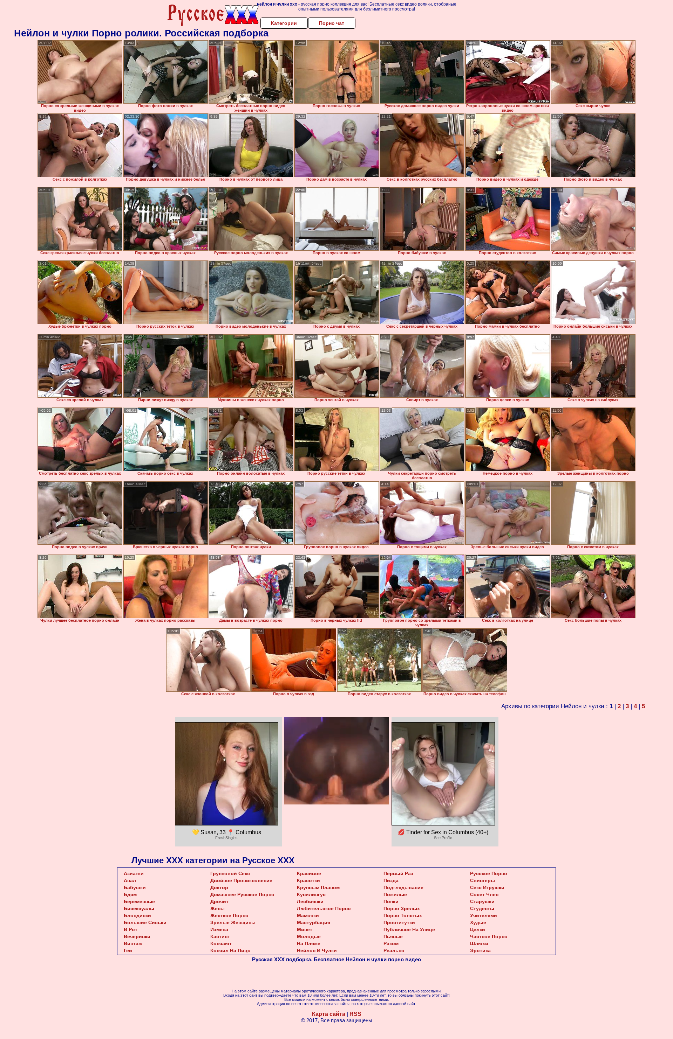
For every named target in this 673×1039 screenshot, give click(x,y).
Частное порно (489, 936)
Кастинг (220, 936)
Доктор (219, 887)
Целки (477, 929)
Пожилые (395, 894)
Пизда (391, 880)
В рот (130, 929)
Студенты (482, 908)
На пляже (308, 943)
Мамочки (308, 915)
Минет (304, 929)
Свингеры (482, 880)
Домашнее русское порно (242, 894)
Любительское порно (324, 908)
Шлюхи (479, 943)
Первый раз (398, 873)
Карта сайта (328, 1014)
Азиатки (134, 873)
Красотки (308, 880)
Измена (219, 929)
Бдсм (130, 894)
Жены (217, 908)
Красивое (309, 873)
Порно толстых (402, 915)
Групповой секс (230, 873)
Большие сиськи (145, 922)
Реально (394, 950)
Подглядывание (403, 887)
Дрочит (219, 901)
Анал (130, 880)
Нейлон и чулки (317, 950)
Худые (478, 922)
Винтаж (133, 943)
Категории (284, 23)
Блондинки (137, 915)
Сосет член (484, 894)
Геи (128, 950)
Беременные (139, 901)
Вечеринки (137, 936)
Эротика (480, 950)
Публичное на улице (409, 929)
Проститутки (399, 922)
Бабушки (135, 887)
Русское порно (488, 873)
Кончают (221, 943)
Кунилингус (311, 894)
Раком (391, 943)
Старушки (482, 901)
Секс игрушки (487, 887)
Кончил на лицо (230, 950)
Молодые (309, 936)
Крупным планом (318, 887)
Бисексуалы (139, 908)
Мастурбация (313, 922)
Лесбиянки (310, 901)
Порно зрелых (401, 908)
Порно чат (331, 23)
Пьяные (393, 936)
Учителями (483, 915)
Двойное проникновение (241, 880)
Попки (391, 901)
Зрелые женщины (233, 922)
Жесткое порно (229, 915)
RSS (355, 1014)
